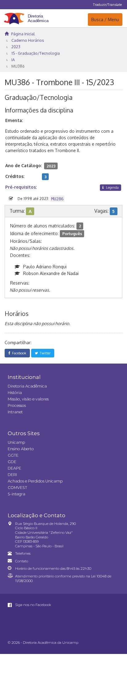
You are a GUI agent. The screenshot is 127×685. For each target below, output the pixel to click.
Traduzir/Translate (107, 4)
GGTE (13, 455)
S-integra (16, 494)
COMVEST (17, 487)
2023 (15, 46)
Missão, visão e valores (28, 399)
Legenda (112, 187)
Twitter (44, 353)
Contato (21, 561)
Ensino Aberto (21, 449)
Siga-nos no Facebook (32, 605)
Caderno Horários (27, 40)
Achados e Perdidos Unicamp (35, 481)
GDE (12, 461)
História (15, 392)
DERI (12, 474)
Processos (17, 405)
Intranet (15, 412)
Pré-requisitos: (21, 187)
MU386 (18, 66)
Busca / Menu (105, 19)
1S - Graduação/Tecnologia (35, 53)
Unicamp (16, 442)
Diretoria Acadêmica (27, 386)
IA (13, 59)
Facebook (18, 353)
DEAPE (14, 468)
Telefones (23, 553)
